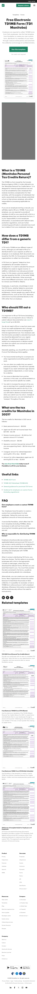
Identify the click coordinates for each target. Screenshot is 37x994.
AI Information (28, 983)
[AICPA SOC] (16, 973)
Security (4, 869)
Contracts (22, 866)
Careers (4, 946)
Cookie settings (18, 981)
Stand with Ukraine (7, 949)
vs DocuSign (22, 899)
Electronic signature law (8, 909)
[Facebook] (14, 988)
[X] (18, 988)
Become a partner (6, 952)
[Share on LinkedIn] (3, 597)
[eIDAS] (24, 973)
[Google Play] (12, 967)
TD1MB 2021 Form (10, 479)
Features (4, 863)
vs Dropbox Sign (23, 902)
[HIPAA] (13, 973)
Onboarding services (7, 922)
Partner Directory (6, 925)
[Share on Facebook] (7, 597)
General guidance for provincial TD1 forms (18, 486)
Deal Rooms (22, 885)
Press (3, 955)
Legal (11, 981)
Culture (4, 942)
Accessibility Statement (29, 981)
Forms (22, 14)
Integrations (5, 859)
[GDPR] (20, 973)
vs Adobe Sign (23, 906)
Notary (21, 875)
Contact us (4, 958)
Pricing (3, 856)
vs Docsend (22, 912)
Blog (3, 906)
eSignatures (22, 859)
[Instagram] (22, 988)
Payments (21, 869)
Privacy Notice (6, 981)
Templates (16, 14)
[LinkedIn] (11, 988)
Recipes (4, 928)
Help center (31, 1)
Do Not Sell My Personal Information (14, 983)
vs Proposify (22, 909)
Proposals (22, 856)
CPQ (20, 882)
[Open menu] (34, 5)
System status (5, 918)
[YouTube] (26, 988)
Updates (4, 866)
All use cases (22, 888)
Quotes (21, 863)
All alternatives (23, 915)
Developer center (6, 915)
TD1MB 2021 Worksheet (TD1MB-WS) (16, 483)
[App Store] (25, 967)
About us (4, 939)
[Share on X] (11, 597)
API (20, 879)
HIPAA (3, 872)
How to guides (5, 912)
